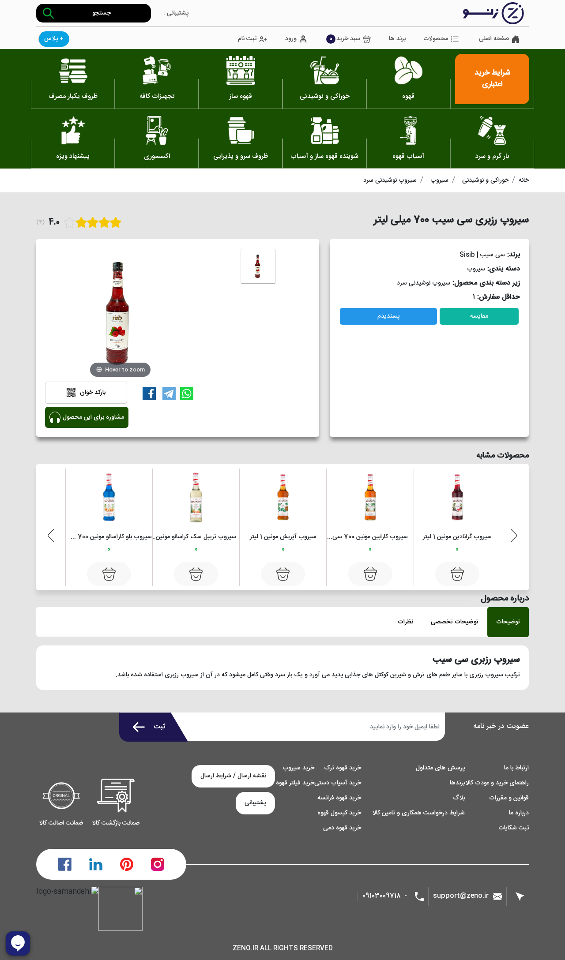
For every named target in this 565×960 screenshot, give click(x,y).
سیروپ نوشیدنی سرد (390, 180)
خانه (524, 180)
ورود (291, 39)
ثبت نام (247, 39)
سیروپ (439, 180)
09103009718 (381, 896)
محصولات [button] (435, 39)
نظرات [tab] (405, 622)
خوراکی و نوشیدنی (485, 180)
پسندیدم (388, 316)
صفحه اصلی (494, 39)
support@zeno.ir (461, 895)
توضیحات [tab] (508, 622)
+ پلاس (54, 39)
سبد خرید (344, 39)
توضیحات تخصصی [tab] (454, 622)
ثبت (160, 727)
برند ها (397, 39)
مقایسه (479, 316)
